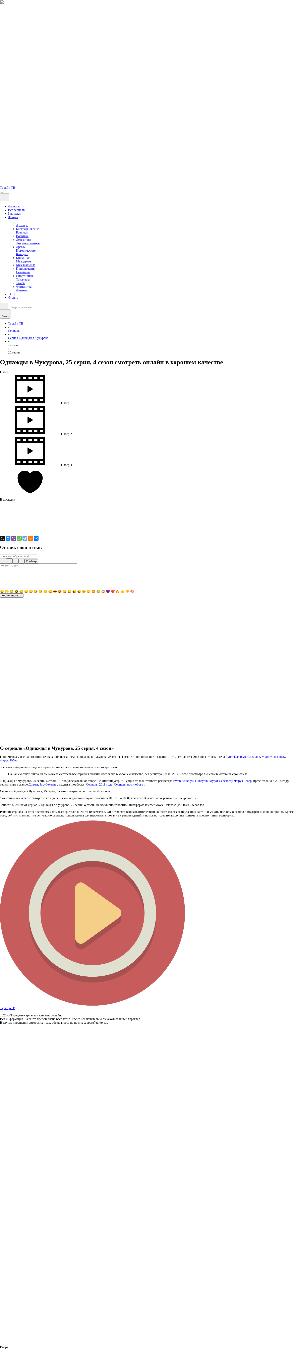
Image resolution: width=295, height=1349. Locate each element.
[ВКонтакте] (36, 538)
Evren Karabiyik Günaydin (243, 756)
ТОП (11, 294)
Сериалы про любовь (128, 784)
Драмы (20, 247)
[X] (2, 538)
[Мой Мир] (8, 538)
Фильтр (13, 297)
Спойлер (31, 561)
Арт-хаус (22, 225)
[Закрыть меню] (4, 197)
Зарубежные (48, 784)
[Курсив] (9, 560)
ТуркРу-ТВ (15, 323)
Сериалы (14, 330)
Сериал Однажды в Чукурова (28, 338)
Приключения (25, 268)
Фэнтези (22, 290)
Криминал (23, 257)
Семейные (23, 272)
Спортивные (25, 276)
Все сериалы (16, 210)
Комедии (22, 254)
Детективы (23, 239)
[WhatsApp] (19, 538)
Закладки (14, 213)
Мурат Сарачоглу (273, 756)
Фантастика (24, 286)
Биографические (27, 228)
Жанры (13, 217)
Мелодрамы (24, 261)
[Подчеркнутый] (15, 561)
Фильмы (14, 206)
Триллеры (23, 279)
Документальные (28, 243)
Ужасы (20, 283)
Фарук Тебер (8, 760)
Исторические (26, 250)
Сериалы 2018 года (99, 784)
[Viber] (13, 538)
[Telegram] (24, 538)
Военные (22, 236)
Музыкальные (25, 265)
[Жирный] (3, 561)
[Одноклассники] (30, 538)
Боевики (22, 232)
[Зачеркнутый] (21, 561)
